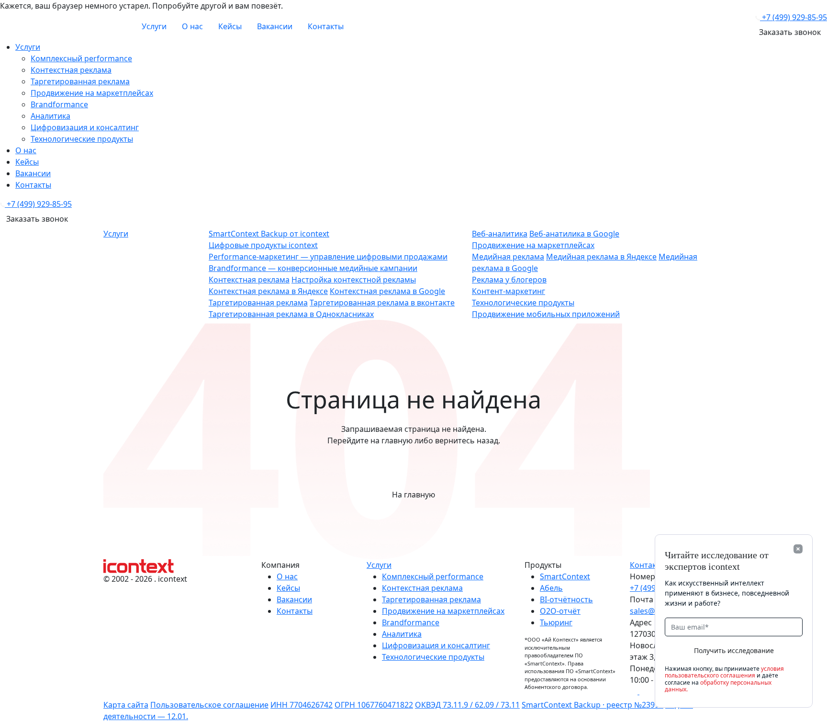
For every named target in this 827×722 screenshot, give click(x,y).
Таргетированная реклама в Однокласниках (291, 314)
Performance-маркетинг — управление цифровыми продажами (328, 256)
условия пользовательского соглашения (724, 672)
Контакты (326, 26)
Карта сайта (125, 704)
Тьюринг (556, 622)
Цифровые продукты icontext (263, 245)
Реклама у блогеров (509, 279)
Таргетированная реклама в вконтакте (382, 302)
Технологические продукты (82, 139)
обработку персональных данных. (718, 685)
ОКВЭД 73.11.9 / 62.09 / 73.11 (467, 704)
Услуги (154, 26)
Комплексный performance (81, 58)
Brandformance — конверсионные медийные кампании (313, 268)
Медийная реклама (508, 256)
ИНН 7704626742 (301, 704)
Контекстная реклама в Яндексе (268, 291)
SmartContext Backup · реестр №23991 (592, 704)
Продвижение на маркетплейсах (92, 93)
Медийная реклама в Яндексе (601, 256)
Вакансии (274, 26)
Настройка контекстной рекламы (353, 279)
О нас (192, 26)
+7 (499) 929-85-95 (794, 17)
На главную (413, 494)
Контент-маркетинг (508, 291)
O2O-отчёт (560, 611)
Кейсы (230, 26)
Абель (551, 588)
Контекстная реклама (71, 70)
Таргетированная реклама (80, 81)
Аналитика (50, 116)
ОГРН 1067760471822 (374, 704)
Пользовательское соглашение (209, 704)
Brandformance (59, 104)
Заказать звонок (790, 32)
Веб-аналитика (499, 233)
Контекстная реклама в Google (387, 291)
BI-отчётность (566, 599)
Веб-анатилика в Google (574, 233)
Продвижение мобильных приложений (546, 314)
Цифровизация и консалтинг (85, 127)
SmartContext (565, 576)
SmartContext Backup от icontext (269, 233)
